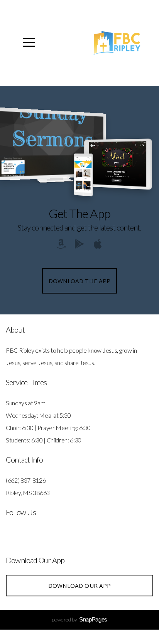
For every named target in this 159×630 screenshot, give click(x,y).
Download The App (80, 281)
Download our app (79, 585)
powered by (79, 619)
